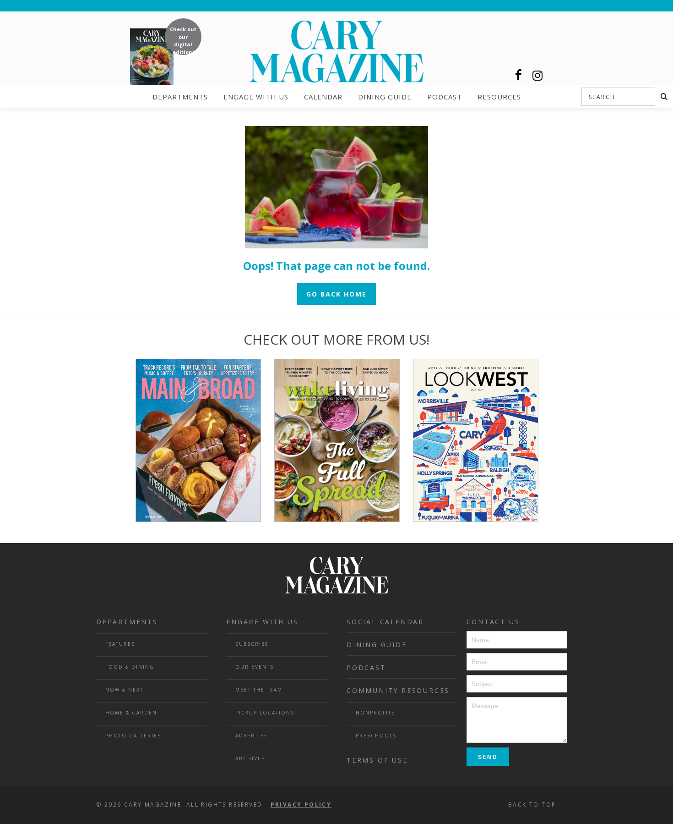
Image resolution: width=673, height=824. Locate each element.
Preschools (376, 735)
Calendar (323, 96)
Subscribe (252, 644)
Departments (180, 96)
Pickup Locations (264, 712)
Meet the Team (258, 690)
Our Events (254, 667)
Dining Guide (385, 96)
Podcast (444, 96)
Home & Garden (131, 712)
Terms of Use (377, 760)
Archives (250, 758)
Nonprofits (375, 712)
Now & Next (124, 690)
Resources (499, 96)
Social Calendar (385, 621)
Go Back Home (336, 294)
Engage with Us (255, 96)
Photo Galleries (133, 735)
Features (120, 644)
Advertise (251, 735)
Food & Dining (129, 667)
